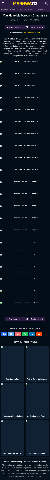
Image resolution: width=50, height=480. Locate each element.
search (46, 3)
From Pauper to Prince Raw (38, 453)
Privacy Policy (16, 461)
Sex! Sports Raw (13, 379)
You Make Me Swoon (32, 32)
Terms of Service (31, 461)
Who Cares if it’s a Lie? (12, 453)
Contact (42, 461)
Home (6, 461)
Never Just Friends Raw (13, 416)
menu (3, 3)
